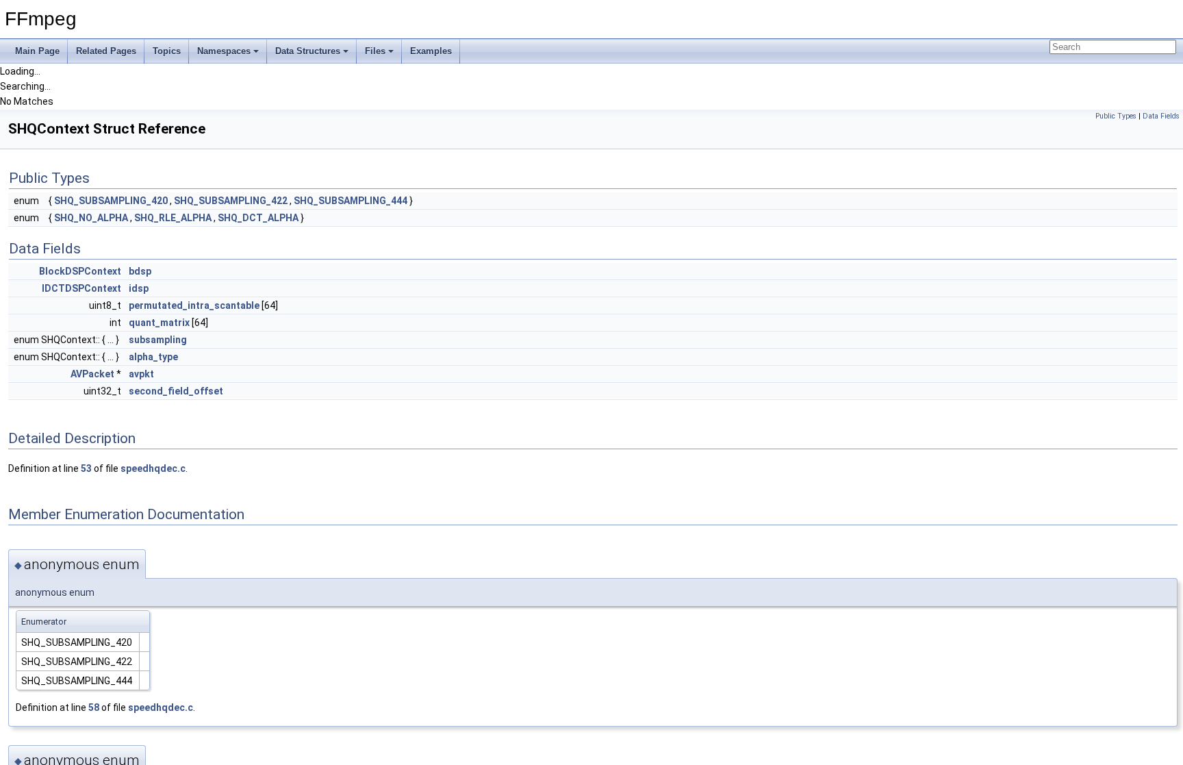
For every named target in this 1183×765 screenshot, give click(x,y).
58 (93, 707)
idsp (139, 288)
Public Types (1115, 116)
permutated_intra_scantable (194, 305)
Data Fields (1161, 116)
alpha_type (153, 356)
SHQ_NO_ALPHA (91, 217)
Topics (167, 51)
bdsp (140, 271)
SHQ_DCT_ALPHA (258, 217)
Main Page (37, 51)
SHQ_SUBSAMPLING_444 (350, 200)
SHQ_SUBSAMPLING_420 (111, 200)
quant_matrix (159, 322)
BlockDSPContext (80, 271)
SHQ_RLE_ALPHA (173, 217)
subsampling (158, 339)
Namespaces (224, 51)
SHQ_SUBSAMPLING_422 (231, 200)
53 (86, 468)
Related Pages (106, 51)
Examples (431, 51)
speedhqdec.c (153, 468)
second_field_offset (176, 391)
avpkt (141, 373)
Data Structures (307, 51)
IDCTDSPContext (81, 288)
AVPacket (92, 373)
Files (375, 51)
